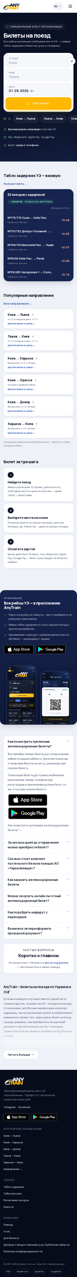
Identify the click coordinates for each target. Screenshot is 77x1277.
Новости (9, 1207)
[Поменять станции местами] (71, 61)
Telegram (10, 1107)
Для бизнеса (11, 1238)
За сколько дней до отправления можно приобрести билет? (33, 844)
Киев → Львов (25, 118)
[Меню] (70, 6)
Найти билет (41, 103)
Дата (12, 87)
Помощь (8, 1225)
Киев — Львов (12, 1136)
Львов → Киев (53, 118)
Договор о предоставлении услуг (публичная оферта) (36, 1245)
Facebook (24, 1107)
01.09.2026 (21, 91)
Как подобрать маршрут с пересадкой (27, 914)
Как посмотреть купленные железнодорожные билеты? (29, 743)
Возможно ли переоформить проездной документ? (29, 930)
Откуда (13, 58)
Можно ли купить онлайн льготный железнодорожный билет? (34, 898)
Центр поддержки (56, 963)
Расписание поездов (16, 1200)
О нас (7, 1231)
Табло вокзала (13, 1194)
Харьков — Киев (13, 1162)
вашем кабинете (31, 759)
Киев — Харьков (13, 1142)
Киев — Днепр (12, 1149)
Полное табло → (15, 184)
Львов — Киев (12, 1156)
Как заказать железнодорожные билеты (33, 882)
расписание (35, 1013)
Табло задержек (14, 1187)
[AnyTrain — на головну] (11, 6)
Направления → (13, 1169)
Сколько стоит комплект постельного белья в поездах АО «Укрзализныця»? (33, 863)
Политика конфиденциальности (23, 1251)
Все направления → (18, 303)
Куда (12, 72)
